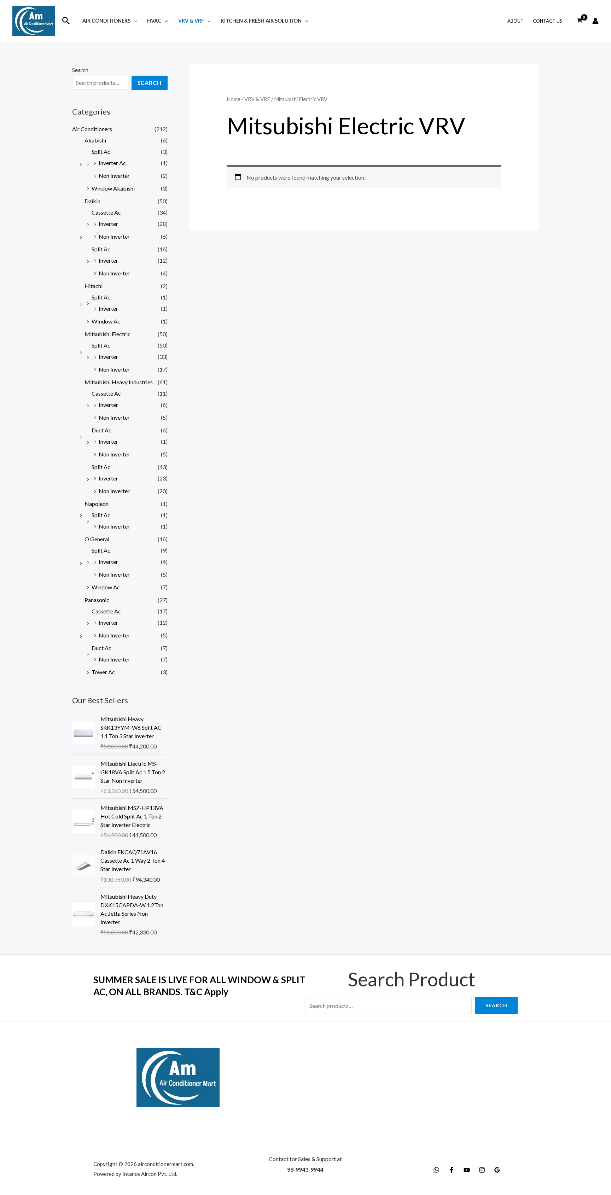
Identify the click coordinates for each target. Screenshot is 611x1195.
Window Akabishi (113, 188)
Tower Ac (103, 672)
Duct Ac (101, 430)
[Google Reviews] (497, 1170)
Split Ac (101, 151)
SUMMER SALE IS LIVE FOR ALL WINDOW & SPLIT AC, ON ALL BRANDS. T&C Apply (199, 985)
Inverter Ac (112, 162)
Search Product (411, 979)
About (515, 21)
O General (97, 539)
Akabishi (95, 140)
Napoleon (97, 503)
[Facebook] (451, 1170)
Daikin (92, 201)
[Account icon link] (595, 21)
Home (233, 99)
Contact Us (547, 21)
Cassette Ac (106, 212)
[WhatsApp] (436, 1170)
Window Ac (106, 587)
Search (80, 69)
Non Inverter (114, 175)
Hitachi (94, 285)
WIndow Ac (106, 321)
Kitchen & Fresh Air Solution (261, 21)
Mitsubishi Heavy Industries (119, 382)
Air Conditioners (106, 21)
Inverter (108, 223)
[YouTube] (467, 1170)
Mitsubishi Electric (107, 334)
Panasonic (97, 599)
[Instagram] (482, 1170)
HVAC (154, 21)
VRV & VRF (191, 21)
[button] (66, 21)
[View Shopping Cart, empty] (579, 21)
